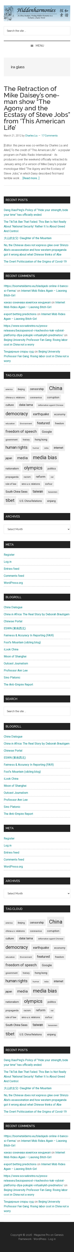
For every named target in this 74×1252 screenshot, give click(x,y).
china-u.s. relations (15, 397)
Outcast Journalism (16, 663)
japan (9, 458)
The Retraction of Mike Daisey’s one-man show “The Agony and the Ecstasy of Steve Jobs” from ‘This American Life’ (37, 108)
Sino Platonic (12, 677)
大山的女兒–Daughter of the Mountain (28, 238)
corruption (53, 397)
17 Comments (49, 135)
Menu (40, 45)
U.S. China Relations (31, 501)
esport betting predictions (20, 314)
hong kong (41, 439)
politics (52, 468)
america (9, 389)
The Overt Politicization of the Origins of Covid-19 (35, 261)
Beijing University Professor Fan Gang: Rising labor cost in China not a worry (36, 356)
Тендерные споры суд (19, 351)
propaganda (12, 476)
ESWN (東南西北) (15, 628)
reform (40, 476)
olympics (33, 468)
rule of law (11, 484)
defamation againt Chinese (50, 405)
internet (58, 447)
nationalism (12, 468)
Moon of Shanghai (15, 656)
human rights (16, 447)
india (46, 448)
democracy (17, 413)
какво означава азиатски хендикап (27, 302)
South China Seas (16, 491)
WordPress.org (13, 582)
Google (47, 431)
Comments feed (14, 575)
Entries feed (11, 568)
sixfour (48, 484)
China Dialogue (13, 607)
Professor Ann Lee (16, 670)
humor (36, 448)
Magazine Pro (42, 1234)
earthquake (41, 414)
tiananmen (52, 492)
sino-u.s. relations (31, 484)
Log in (7, 561)
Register (9, 554)
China (55, 388)
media (22, 458)
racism (27, 477)
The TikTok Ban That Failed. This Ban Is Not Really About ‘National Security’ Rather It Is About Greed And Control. (35, 226)
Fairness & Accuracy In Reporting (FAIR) (29, 635)
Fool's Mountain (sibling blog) (22, 642)
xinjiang (51, 501)
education (10, 423)
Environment (26, 423)
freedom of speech (21, 431)
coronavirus (36, 397)
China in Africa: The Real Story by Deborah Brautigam (37, 614)
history (26, 439)
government (12, 439)
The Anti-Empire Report (18, 684)
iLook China (11, 649)
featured (43, 423)
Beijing (21, 389)
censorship (37, 389)
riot (52, 477)
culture (10, 405)
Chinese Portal (13, 621)
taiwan (38, 491)
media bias (45, 457)
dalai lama (26, 405)
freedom (59, 423)
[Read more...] (31, 178)
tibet (10, 500)
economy (59, 414)
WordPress (39, 1239)
